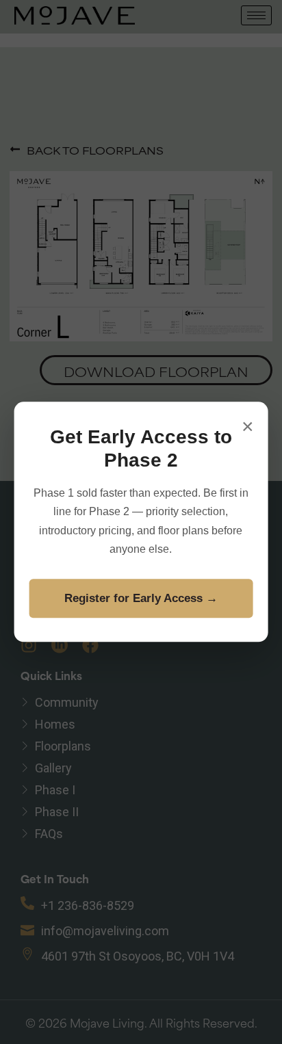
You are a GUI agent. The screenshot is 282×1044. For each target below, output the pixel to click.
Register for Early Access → (141, 598)
